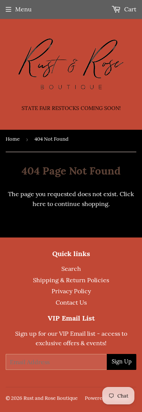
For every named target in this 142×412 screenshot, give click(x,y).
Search (71, 268)
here (39, 204)
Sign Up (121, 361)
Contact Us (71, 302)
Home (13, 139)
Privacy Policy (71, 291)
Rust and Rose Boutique (50, 398)
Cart (129, 9)
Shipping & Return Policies (71, 280)
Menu (23, 9)
